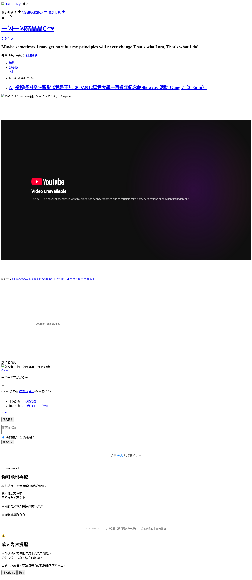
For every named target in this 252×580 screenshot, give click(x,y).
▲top (4, 412)
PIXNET (98, 528)
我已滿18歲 (9, 572)
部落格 (13, 67)
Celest (5, 370)
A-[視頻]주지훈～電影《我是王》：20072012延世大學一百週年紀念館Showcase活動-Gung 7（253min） (108, 87)
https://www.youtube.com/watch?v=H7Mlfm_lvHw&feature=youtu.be (53, 278)
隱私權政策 (147, 528)
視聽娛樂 (32, 55)
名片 (12, 71)
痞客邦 (23, 391)
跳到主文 (7, 38)
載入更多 (8, 419)
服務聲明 (161, 528)
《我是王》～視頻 (36, 406)
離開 (21, 572)
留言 (31, 391)
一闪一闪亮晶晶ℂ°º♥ (27, 28)
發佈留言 (8, 442)
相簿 (12, 63)
